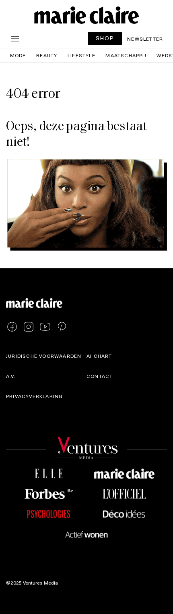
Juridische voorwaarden (43, 355)
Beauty (46, 55)
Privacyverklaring (34, 396)
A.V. (11, 376)
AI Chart (99, 355)
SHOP (105, 38)
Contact (99, 376)
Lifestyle (81, 55)
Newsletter (145, 38)
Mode (18, 55)
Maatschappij (125, 55)
